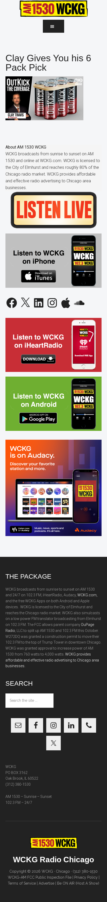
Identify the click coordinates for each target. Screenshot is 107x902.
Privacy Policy (86, 877)
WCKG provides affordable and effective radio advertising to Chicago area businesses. (52, 660)
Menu (53, 26)
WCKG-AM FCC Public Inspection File (39, 877)
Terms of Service (22, 883)
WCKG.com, (87, 595)
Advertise (46, 883)
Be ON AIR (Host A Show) (78, 883)
